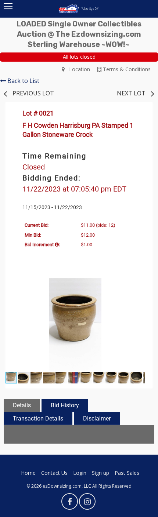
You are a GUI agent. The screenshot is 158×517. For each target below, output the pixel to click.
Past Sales (127, 472)
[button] (138, 285)
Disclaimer (97, 418)
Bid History (65, 405)
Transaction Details (38, 418)
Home (28, 472)
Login (79, 472)
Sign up (100, 472)
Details (22, 405)
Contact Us (54, 472)
